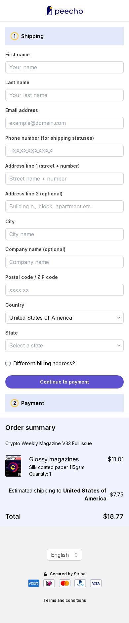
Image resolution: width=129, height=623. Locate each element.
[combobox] (60, 318)
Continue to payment (64, 382)
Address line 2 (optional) (34, 193)
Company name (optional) (35, 249)
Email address (21, 110)
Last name (17, 82)
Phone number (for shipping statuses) (49, 138)
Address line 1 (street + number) (42, 166)
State (11, 333)
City (10, 221)
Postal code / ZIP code (31, 277)
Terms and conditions (64, 600)
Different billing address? (44, 363)
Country (14, 305)
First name (17, 54)
